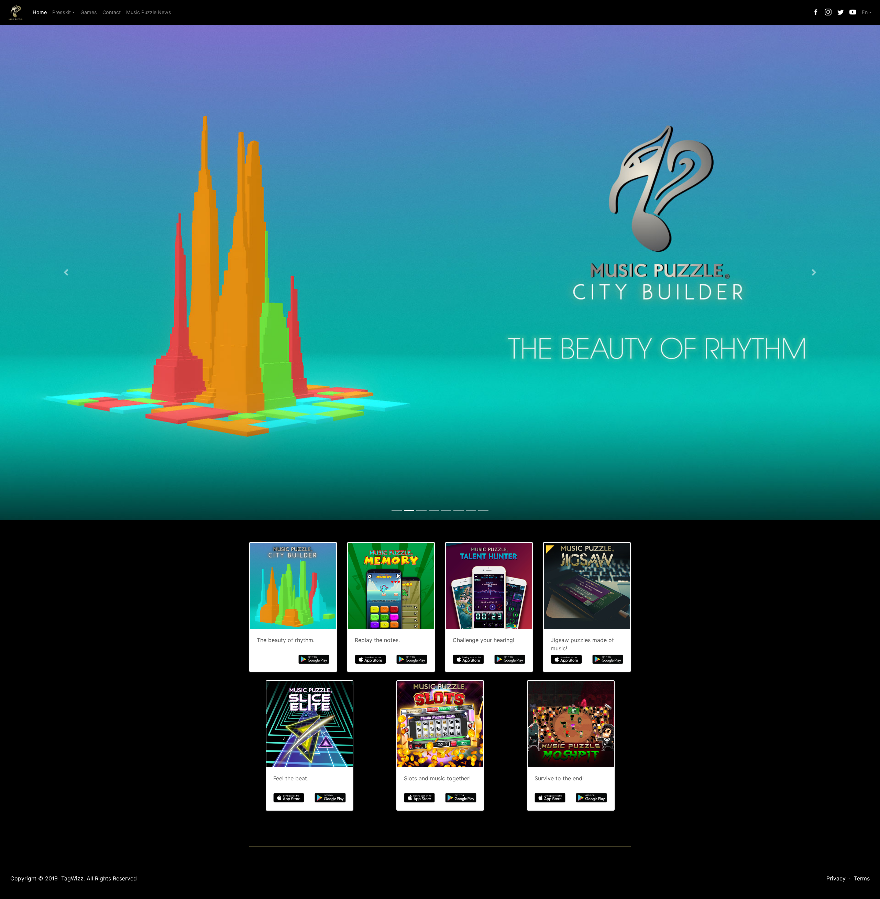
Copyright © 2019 (34, 878)
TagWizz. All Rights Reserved (99, 878)
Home (41, 12)
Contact (111, 12)
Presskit (61, 12)
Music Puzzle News (148, 12)
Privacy (836, 878)
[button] (66, 272)
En (865, 12)
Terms (862, 878)
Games (88, 12)
